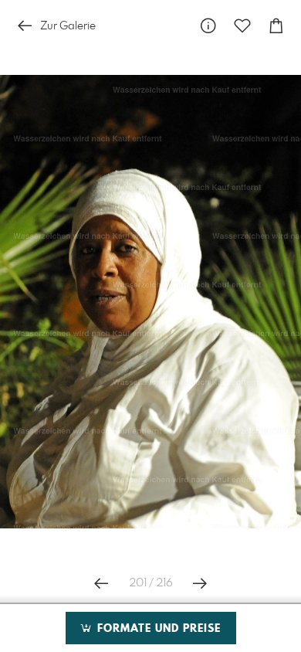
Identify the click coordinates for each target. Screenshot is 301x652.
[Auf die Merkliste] (242, 25)
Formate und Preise (157, 628)
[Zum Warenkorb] (276, 25)
